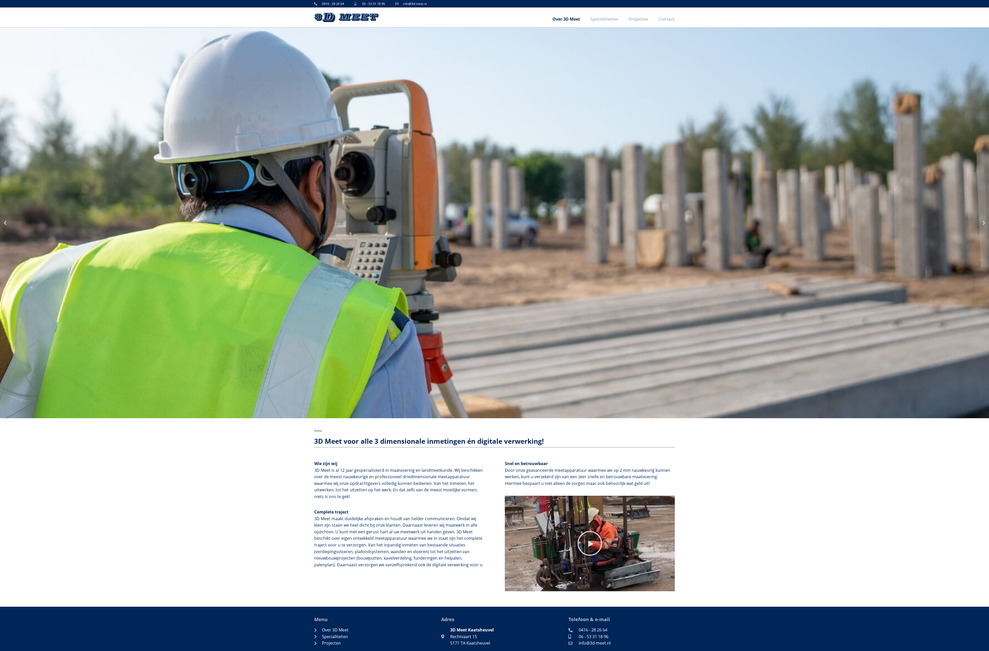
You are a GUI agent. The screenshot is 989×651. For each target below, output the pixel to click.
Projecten (638, 19)
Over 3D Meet (566, 19)
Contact (667, 19)
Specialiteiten (604, 19)
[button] (5, 223)
